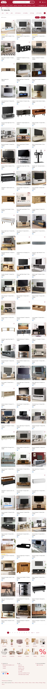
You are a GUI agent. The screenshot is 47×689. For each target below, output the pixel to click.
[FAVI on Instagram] (5, 673)
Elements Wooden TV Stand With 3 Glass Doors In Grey (28, 317)
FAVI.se (37, 682)
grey (3, 13)
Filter (44, 17)
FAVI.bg (40, 682)
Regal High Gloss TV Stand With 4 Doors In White (27, 79)
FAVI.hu (26, 682)
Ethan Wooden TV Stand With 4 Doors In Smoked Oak (28, 447)
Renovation (20, 5)
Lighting (15, 5)
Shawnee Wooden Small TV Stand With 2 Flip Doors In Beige (13, 577)
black (7, 13)
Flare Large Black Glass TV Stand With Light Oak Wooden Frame (30, 274)
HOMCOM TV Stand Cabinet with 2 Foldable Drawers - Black (13, 187)
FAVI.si (3, 684)
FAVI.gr (44, 682)
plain (12, 13)
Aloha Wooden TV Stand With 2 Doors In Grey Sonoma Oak (13, 295)
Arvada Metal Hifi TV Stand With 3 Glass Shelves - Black (28, 598)
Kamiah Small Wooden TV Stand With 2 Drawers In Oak (12, 209)
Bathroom (29, 5)
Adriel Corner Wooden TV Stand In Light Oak (26, 577)
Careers (4, 668)
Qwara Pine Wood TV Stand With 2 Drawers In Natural (12, 555)
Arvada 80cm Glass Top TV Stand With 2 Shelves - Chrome (29, 166)
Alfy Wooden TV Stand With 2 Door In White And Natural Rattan (14, 382)
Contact (4, 666)
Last (37, 632)
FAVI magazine (21, 669)
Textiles (11, 5)
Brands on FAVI (21, 668)
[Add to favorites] (29, 20)
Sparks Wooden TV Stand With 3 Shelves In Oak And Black (28, 512)
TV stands (8, 7)
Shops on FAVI (21, 666)
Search (32, 2)
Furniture (3, 5)
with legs (32, 13)
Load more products (23, 629)
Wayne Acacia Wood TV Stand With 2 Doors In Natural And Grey (29, 144)
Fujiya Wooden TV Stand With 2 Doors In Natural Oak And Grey (14, 469)
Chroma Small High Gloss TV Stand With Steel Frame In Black (13, 122)
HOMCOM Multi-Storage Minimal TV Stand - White (11, 447)
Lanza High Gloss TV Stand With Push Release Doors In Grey (29, 382)
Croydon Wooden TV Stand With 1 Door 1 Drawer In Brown (13, 274)
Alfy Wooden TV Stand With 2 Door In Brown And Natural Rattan (30, 230)
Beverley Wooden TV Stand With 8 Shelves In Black (11, 144)
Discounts (43, 656)
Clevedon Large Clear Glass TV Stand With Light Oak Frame (13, 339)
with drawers (18, 13)
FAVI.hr (30, 682)
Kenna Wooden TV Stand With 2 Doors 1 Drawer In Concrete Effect (30, 36)
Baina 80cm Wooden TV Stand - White (9, 57)
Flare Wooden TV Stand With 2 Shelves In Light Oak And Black (29, 404)
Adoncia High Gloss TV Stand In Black (24, 555)
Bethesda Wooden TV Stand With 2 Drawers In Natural (28, 620)
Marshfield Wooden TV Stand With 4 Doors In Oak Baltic (12, 252)
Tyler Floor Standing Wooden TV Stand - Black (10, 598)
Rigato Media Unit (4, 79)
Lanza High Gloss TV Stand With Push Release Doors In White (13, 101)
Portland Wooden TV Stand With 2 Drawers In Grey (11, 360)
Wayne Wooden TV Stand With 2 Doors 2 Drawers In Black (13, 534)
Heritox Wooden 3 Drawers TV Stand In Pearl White (11, 404)
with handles (39, 13)
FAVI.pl (19, 682)
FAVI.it (33, 682)
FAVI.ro (23, 682)
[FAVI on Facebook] (3, 673)
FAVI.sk (16, 682)
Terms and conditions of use (24, 672)
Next (32, 632)
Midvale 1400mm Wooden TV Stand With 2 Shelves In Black (13, 166)
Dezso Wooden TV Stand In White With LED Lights (11, 512)
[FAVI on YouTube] (7, 673)
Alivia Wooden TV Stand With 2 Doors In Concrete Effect (28, 187)
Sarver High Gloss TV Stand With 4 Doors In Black (27, 425)
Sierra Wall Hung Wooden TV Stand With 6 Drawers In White (29, 209)
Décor (7, 5)
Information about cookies (23, 674)
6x (22, 34)
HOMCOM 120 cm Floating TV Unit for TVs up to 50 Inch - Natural (30, 252)
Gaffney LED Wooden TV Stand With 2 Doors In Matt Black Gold (14, 425)
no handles (25, 13)
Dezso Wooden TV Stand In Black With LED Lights (27, 101)
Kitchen (24, 5)
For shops (20, 671)
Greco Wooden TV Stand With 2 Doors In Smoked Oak (28, 469)
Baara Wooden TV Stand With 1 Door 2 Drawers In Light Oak (29, 295)
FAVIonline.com (5, 680)
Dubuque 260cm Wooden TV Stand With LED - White (12, 36)
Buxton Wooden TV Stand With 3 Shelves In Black (11, 317)
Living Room (34, 5)
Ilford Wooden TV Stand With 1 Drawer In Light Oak (27, 490)
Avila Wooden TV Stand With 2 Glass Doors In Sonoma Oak (29, 534)
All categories (41, 5)
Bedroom (19, 656)
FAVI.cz (12, 682)
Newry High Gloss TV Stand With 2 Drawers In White (12, 230)
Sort (38, 17)
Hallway (35, 656)
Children (27, 656)
